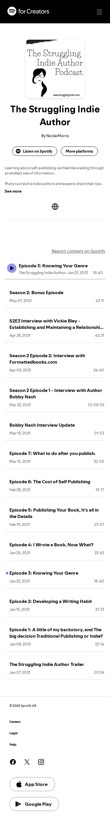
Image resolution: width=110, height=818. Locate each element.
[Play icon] (11, 268)
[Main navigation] (99, 11)
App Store (36, 784)
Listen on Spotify (37, 151)
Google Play (38, 804)
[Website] (55, 206)
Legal (13, 733)
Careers (15, 722)
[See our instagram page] (41, 761)
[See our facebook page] (12, 761)
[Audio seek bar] (55, 279)
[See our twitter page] (27, 761)
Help (12, 744)
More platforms (79, 151)
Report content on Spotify (78, 251)
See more (13, 191)
